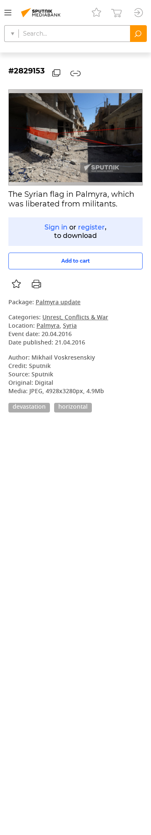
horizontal (73, 407)
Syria (70, 326)
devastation (29, 407)
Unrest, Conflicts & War (75, 318)
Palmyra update (58, 303)
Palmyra (48, 326)
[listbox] (16, 284)
